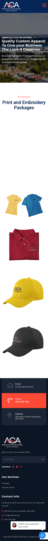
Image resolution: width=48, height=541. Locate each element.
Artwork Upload (8, 487)
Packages (5, 483)
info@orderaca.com (24, 387)
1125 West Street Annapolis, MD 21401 (28, 418)
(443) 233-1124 (22, 402)
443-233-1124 (9, 519)
